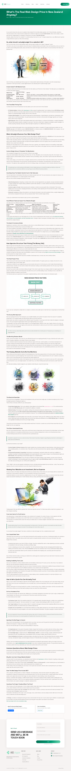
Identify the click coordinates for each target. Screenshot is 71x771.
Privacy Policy (39, 759)
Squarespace (26, 110)
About (37, 4)
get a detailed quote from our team (23, 643)
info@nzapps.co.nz (56, 753)
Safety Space (21, 768)
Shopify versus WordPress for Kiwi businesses (23, 233)
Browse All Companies (26, 754)
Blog (32, 4)
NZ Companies (25, 756)
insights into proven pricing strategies (53, 252)
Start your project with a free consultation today (16, 701)
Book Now (40, 710)
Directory (27, 4)
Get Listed (24, 759)
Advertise (42, 4)
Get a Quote (10, 710)
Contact (48, 4)
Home (22, 4)
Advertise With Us (25, 761)
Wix (31, 110)
